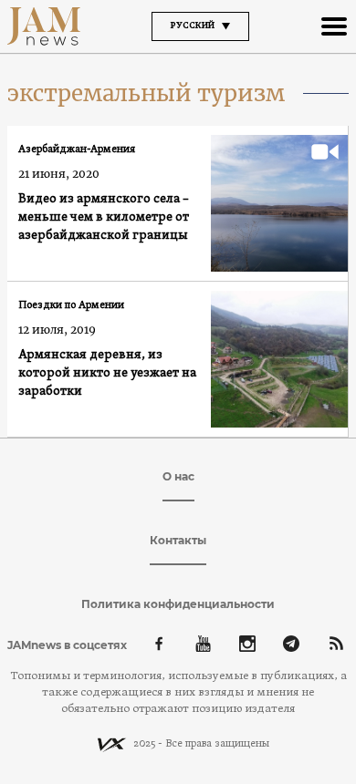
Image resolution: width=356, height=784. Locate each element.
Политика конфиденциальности (178, 604)
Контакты (178, 540)
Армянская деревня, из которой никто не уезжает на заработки (107, 373)
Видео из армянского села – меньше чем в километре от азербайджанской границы (103, 217)
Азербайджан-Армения (76, 149)
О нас (178, 476)
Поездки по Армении (71, 305)
